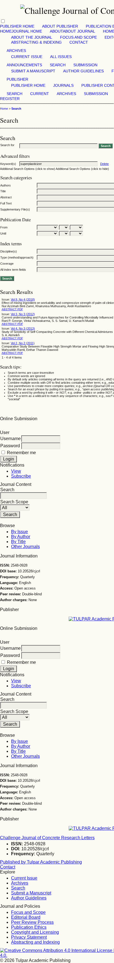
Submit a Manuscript (33, 71)
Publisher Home (17, 26)
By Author (20, 536)
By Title (18, 541)
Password (10, 445)
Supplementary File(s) (15, 209)
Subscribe (21, 476)
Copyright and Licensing (35, 932)
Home (4, 108)
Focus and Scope (78, 37)
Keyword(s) (8, 163)
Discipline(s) (8, 251)
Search (58, 65)
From (3, 227)
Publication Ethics (28, 927)
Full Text (6, 203)
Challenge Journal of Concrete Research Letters (47, 837)
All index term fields (13, 269)
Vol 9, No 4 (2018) (23, 299)
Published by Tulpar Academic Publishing (41, 862)
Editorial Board (25, 917)
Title (3, 191)
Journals (63, 85)
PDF (20, 309)
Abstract (6, 197)
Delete (104, 163)
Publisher (17, 79)
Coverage (7, 263)
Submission (85, 65)
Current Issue (26, 57)
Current (39, 94)
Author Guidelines (83, 71)
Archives (16, 51)
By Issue (19, 531)
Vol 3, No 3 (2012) (23, 314)
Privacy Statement (29, 937)
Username (10, 438)
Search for (7, 145)
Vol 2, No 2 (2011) (23, 343)
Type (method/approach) (16, 257)
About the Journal (31, 37)
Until (3, 233)
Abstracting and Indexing (35, 942)
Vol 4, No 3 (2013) (23, 328)
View (16, 471)
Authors (5, 185)
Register (10, 99)
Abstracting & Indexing (36, 42)
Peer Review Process (32, 922)
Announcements (24, 65)
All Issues (61, 57)
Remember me (21, 452)
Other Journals (25, 546)
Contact (78, 42)
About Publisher (60, 26)
